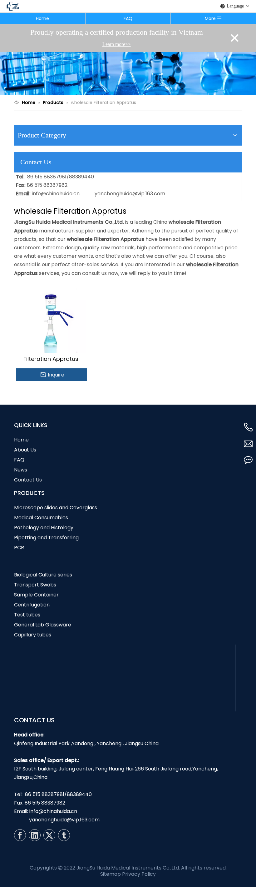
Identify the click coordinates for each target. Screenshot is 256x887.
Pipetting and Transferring (46, 537)
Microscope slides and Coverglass (55, 507)
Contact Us (28, 479)
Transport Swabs (35, 584)
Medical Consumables (41, 517)
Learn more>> (116, 44)
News (20, 469)
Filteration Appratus (50, 359)
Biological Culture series (43, 574)
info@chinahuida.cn (56, 193)
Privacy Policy (139, 874)
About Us (25, 449)
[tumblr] (64, 835)
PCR (19, 547)
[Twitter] (49, 835)
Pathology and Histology (43, 527)
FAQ (128, 18)
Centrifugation (32, 604)
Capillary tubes (32, 634)
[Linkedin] (35, 835)
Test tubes (27, 614)
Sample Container (36, 594)
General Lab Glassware (42, 624)
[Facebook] (20, 835)
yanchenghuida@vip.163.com (130, 193)
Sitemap (110, 874)
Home (42, 18)
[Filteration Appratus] (51, 317)
